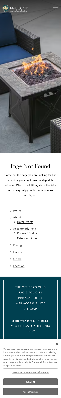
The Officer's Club (30, 287)
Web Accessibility (30, 303)
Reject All (30, 381)
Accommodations (24, 228)
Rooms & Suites (27, 233)
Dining (17, 245)
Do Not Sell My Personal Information (30, 372)
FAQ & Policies (30, 292)
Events (17, 252)
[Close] (57, 344)
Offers (17, 259)
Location (18, 266)
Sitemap (30, 308)
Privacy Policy (30, 298)
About (17, 217)
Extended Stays (27, 238)
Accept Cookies (30, 391)
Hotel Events (25, 221)
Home (17, 210)
